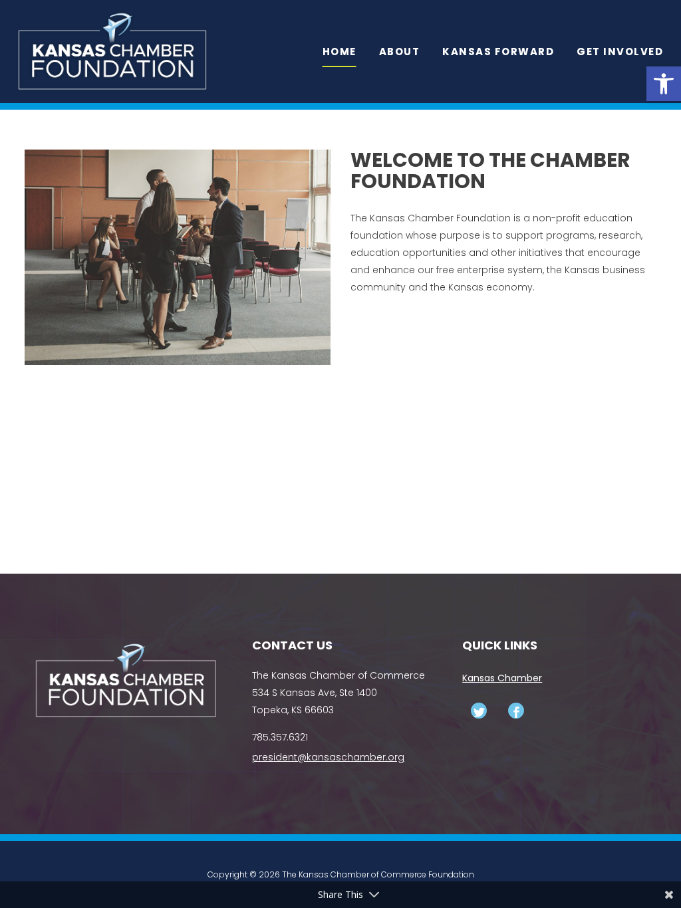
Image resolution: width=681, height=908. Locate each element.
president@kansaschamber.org (328, 757)
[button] (663, 83)
